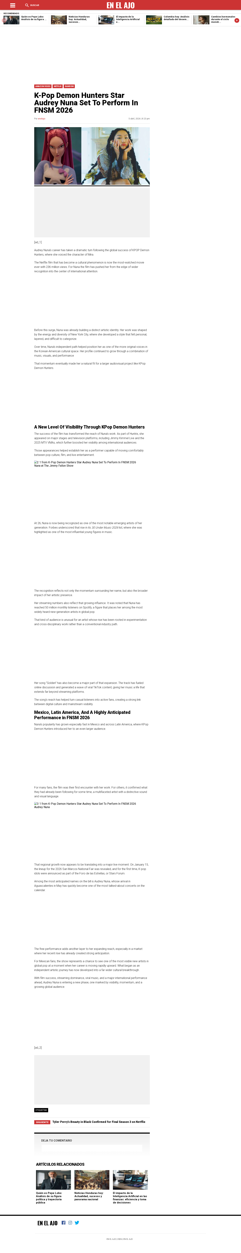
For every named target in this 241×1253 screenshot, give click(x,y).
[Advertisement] (120, 54)
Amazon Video (42, 86)
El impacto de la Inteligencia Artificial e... (128, 19)
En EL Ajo (128, 1239)
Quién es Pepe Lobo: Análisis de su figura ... (34, 18)
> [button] (237, 20)
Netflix (57, 86)
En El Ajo (47, 1223)
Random (69, 86)
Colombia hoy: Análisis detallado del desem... (176, 18)
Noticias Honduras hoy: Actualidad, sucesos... (79, 19)
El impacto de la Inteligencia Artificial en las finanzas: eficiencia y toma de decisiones (130, 1197)
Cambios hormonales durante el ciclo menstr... (223, 19)
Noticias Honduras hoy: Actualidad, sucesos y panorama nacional (89, 1196)
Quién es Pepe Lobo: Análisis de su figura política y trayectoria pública (49, 1197)
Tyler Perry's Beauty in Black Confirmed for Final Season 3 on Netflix (98, 1122)
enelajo (41, 118)
